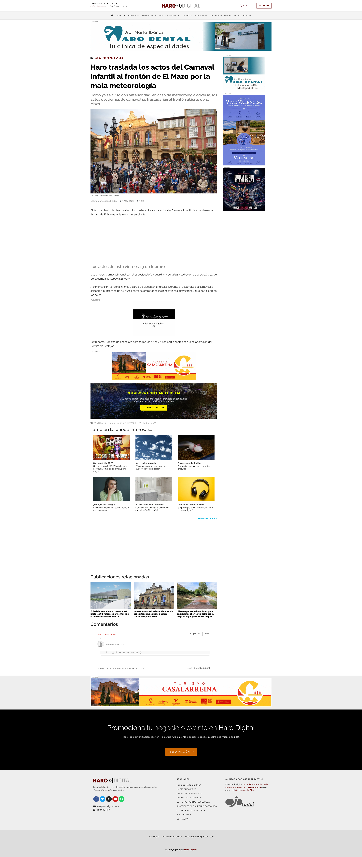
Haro (119, 15)
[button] (243, 45)
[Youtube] (115, 799)
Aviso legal (153, 836)
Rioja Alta (133, 15)
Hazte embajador (186, 789)
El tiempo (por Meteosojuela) (193, 802)
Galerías (187, 15)
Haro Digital (190, 849)
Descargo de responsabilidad (199, 836)
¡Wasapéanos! (184, 815)
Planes (247, 15)
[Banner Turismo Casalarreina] (153, 378)
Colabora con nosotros (191, 810)
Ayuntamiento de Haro (108, 423)
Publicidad (201, 15)
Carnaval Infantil (134, 423)
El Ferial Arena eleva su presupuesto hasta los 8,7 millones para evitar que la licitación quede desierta (109, 614)
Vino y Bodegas (167, 15)
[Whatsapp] (121, 799)
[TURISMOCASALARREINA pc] (181, 705)
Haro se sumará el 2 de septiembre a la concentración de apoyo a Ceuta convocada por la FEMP (154, 614)
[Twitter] (102, 799)
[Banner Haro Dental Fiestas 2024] (244, 90)
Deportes (147, 15)
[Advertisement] (153, 240)
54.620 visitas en (97, 6)
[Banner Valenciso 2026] (244, 163)
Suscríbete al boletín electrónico (197, 806)
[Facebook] (96, 799)
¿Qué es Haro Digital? (189, 785)
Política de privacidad (172, 836)
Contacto (182, 819)
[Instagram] (109, 799)
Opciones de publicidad (190, 793)
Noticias (107, 58)
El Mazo (151, 423)
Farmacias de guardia (189, 798)
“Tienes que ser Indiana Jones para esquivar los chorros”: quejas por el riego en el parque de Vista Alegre (195, 614)
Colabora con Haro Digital (225, 15)
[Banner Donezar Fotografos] (154, 334)
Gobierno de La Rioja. (245, 790)
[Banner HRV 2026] (244, 209)
